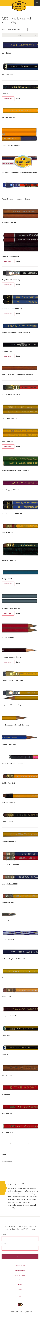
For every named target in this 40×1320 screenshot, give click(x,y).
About (20, 1284)
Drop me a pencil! (29, 1205)
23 (23, 1143)
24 (25, 1143)
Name (4, 1234)
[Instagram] (20, 1297)
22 (21, 1143)
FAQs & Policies (20, 1275)
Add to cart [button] (8, 99)
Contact (20, 1289)
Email (4, 1244)
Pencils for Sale (20, 1266)
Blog (20, 1280)
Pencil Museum (20, 1270)
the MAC (25, 1313)
